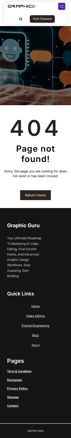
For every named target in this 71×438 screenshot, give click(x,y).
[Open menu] (61, 6)
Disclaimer (14, 380)
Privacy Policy (17, 388)
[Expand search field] (20, 19)
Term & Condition (19, 371)
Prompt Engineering (35, 325)
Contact (12, 406)
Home (35, 306)
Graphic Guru (23, 225)
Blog (35, 335)
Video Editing (35, 316)
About (36, 345)
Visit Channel (42, 19)
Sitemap (13, 397)
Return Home (35, 195)
